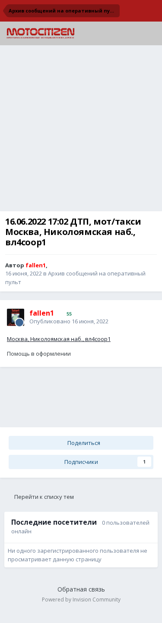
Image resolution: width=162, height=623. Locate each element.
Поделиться (83, 443)
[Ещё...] (146, 316)
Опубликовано (68, 321)
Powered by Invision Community (81, 599)
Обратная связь (81, 589)
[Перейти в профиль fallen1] (15, 317)
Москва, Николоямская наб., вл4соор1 (59, 339)
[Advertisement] (81, 130)
